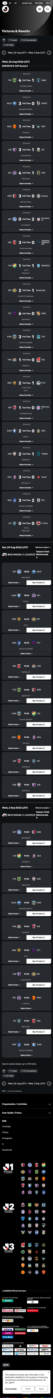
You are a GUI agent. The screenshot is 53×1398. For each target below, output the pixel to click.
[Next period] (49, 53)
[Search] (47, 9)
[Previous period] (4, 53)
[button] (39, 9)
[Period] (4, 40)
